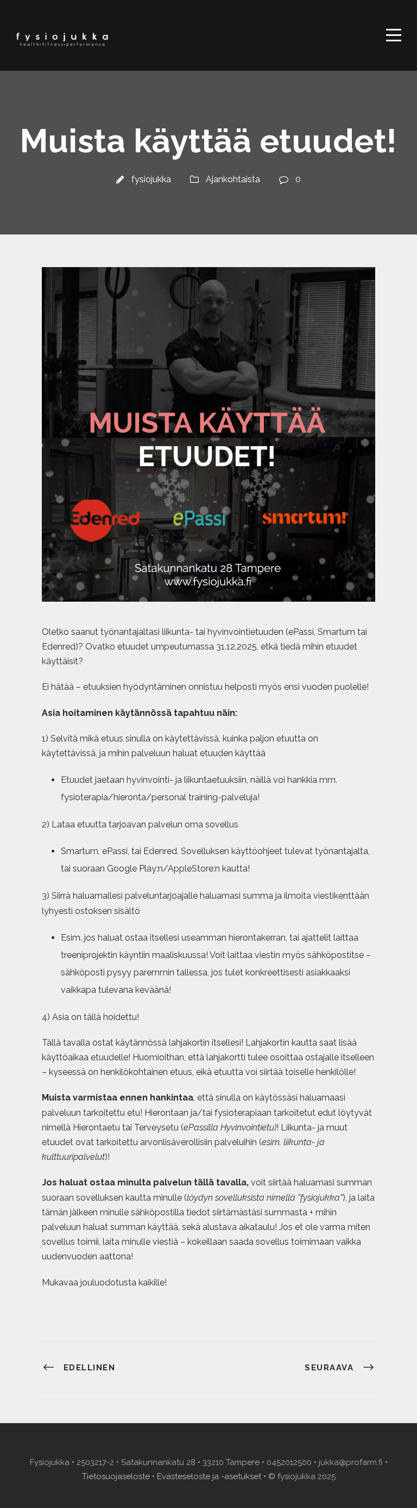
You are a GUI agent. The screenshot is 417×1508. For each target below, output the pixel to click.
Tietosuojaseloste (116, 1476)
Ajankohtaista (233, 179)
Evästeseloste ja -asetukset (209, 1476)
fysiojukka (151, 179)
